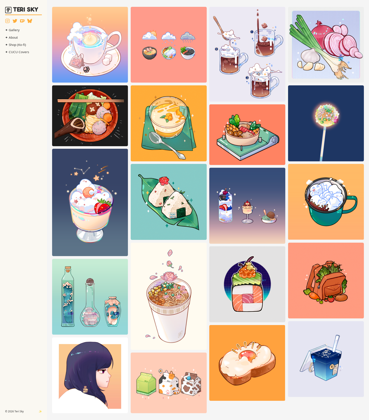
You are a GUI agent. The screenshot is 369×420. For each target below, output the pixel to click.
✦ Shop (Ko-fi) (15, 44)
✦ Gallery (12, 30)
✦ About (11, 37)
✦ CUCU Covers (17, 52)
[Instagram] (7, 21)
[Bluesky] (29, 21)
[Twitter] (15, 21)
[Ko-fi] (22, 21)
